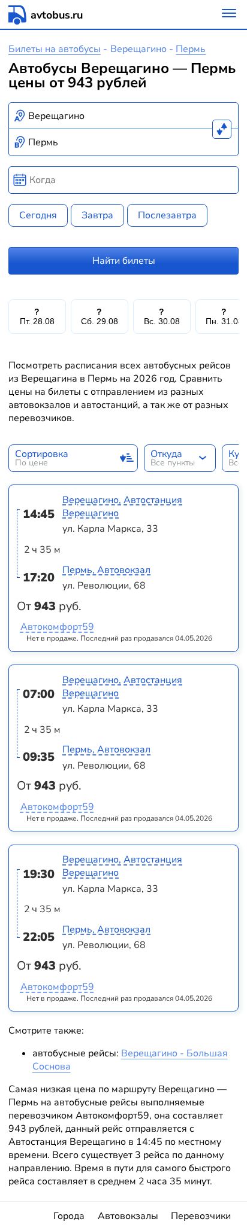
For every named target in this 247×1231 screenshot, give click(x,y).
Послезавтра (167, 215)
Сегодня (38, 215)
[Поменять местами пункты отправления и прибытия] (221, 129)
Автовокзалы (128, 1216)
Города (69, 1216)
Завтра (97, 215)
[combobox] (123, 116)
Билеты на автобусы (54, 49)
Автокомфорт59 (57, 626)
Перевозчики (201, 1216)
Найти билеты (123, 260)
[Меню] (229, 14)
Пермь (191, 49)
